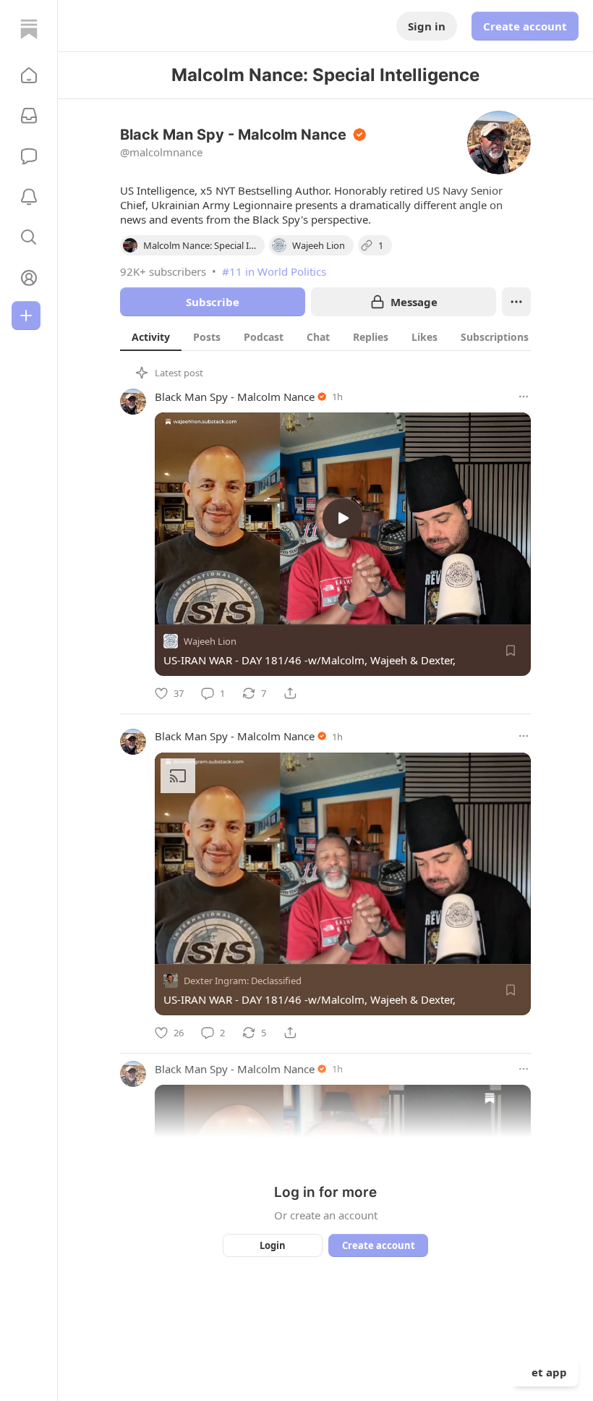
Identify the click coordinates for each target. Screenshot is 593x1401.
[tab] (151, 336)
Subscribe (212, 302)
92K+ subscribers (163, 271)
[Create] (26, 315)
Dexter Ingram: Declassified (243, 980)
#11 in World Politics (274, 271)
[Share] (290, 693)
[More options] (523, 396)
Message (414, 302)
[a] (343, 518)
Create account (525, 26)
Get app (545, 1372)
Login (273, 1245)
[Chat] (29, 156)
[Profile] (29, 278)
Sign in (426, 26)
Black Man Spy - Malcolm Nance (235, 396)
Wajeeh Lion (210, 641)
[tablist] (330, 336)
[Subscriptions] (29, 115)
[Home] (29, 29)
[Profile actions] (516, 301)
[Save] (510, 650)
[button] (29, 75)
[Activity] (29, 196)
